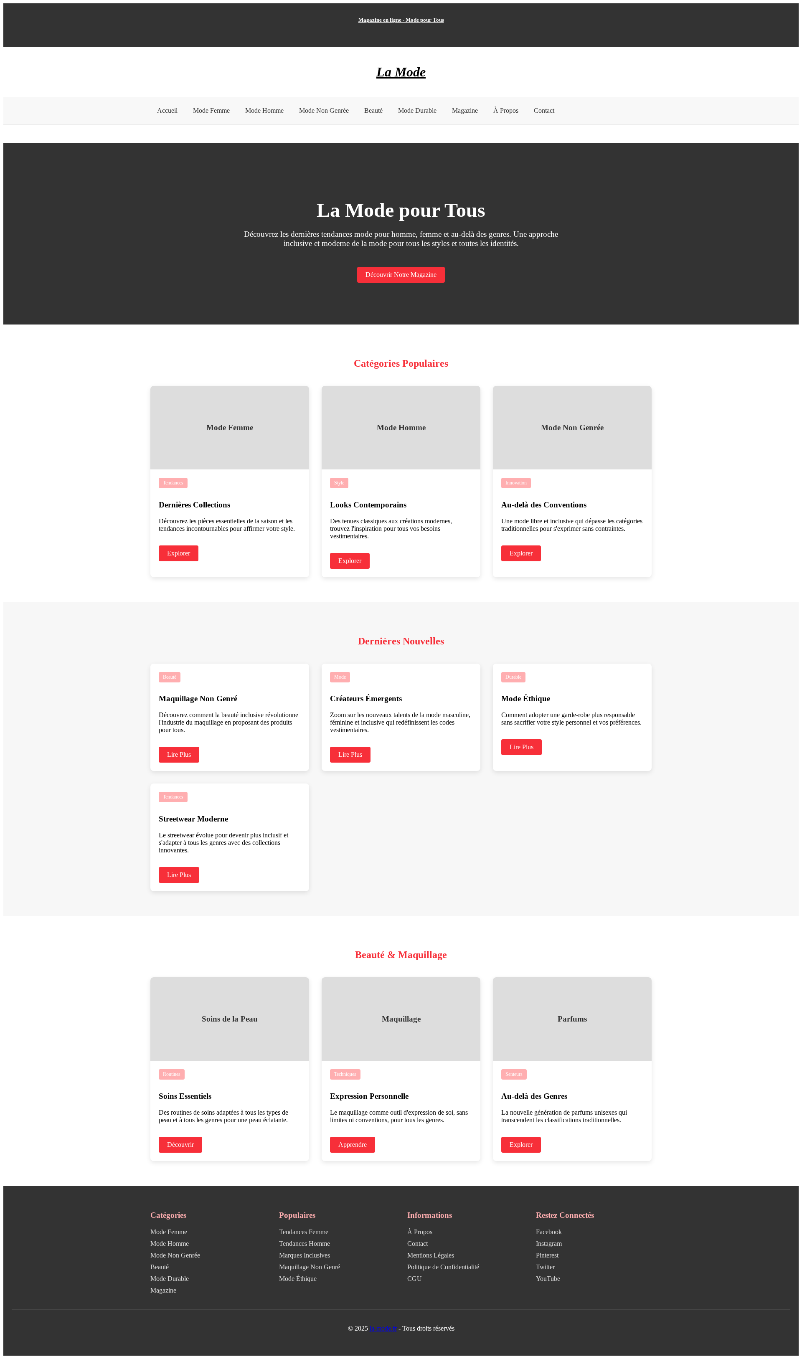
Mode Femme (211, 110)
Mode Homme (264, 110)
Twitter (545, 1266)
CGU (414, 1278)
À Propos (505, 110)
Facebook (549, 1231)
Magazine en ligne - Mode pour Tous (401, 20)
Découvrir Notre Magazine (401, 274)
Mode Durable (417, 110)
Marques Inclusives (304, 1255)
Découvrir (180, 1144)
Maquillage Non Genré (309, 1266)
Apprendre (352, 1144)
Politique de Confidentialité (443, 1266)
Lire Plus (179, 754)
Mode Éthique (298, 1278)
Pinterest (547, 1255)
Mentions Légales (430, 1255)
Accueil (167, 110)
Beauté (373, 110)
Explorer (178, 553)
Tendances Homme (304, 1243)
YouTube (548, 1278)
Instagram (549, 1243)
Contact (544, 110)
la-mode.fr (383, 1328)
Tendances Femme (303, 1231)
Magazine (465, 110)
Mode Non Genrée (324, 110)
